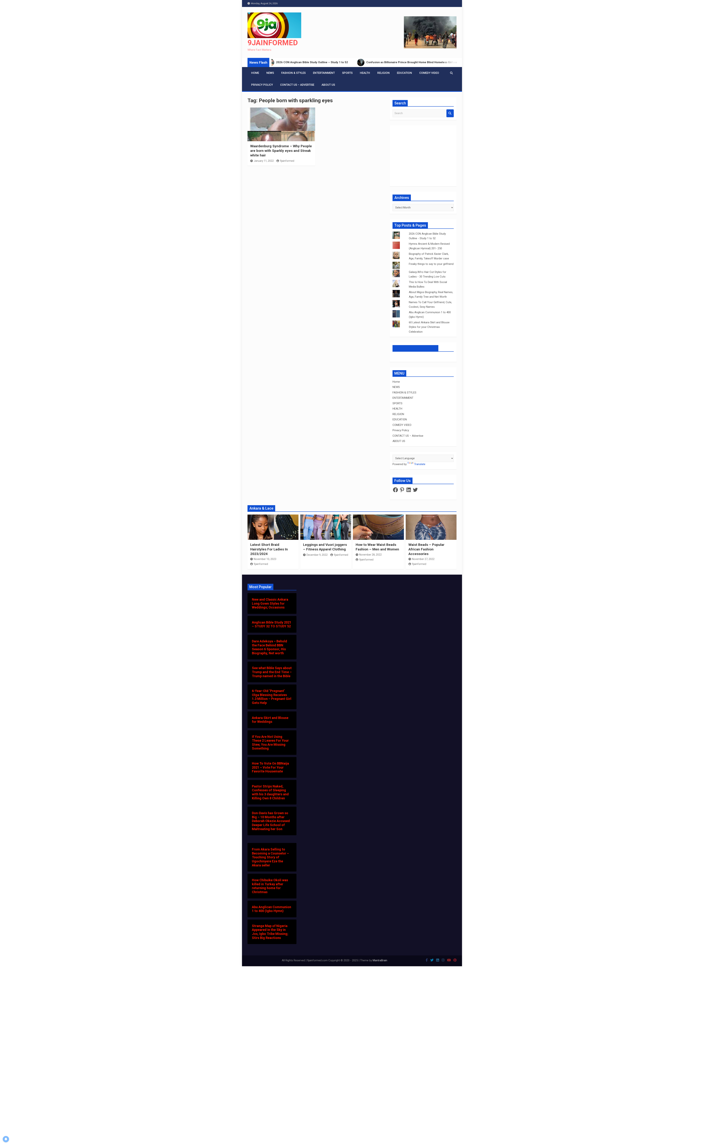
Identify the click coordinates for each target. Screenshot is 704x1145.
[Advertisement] (316, 215)
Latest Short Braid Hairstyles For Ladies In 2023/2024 (269, 549)
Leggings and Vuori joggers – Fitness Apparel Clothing (325, 547)
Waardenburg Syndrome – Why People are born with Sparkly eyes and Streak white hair (281, 150)
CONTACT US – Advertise (297, 84)
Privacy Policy (262, 84)
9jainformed (287, 160)
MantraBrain (380, 960)
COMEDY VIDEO (429, 73)
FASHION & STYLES (293, 73)
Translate (419, 464)
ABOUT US (328, 84)
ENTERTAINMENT (324, 73)
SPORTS (347, 73)
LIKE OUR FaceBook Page (415, 348)
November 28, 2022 (370, 554)
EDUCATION (404, 73)
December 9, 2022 (317, 554)
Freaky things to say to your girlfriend (431, 264)
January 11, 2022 (264, 160)
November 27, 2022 (423, 559)
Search (450, 113)
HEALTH (365, 73)
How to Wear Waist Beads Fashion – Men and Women (377, 547)
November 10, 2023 (265, 559)
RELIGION (383, 73)
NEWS (270, 73)
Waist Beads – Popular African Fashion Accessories (426, 549)
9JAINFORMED (272, 42)
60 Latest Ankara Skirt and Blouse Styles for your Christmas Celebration (429, 327)
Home (255, 73)
